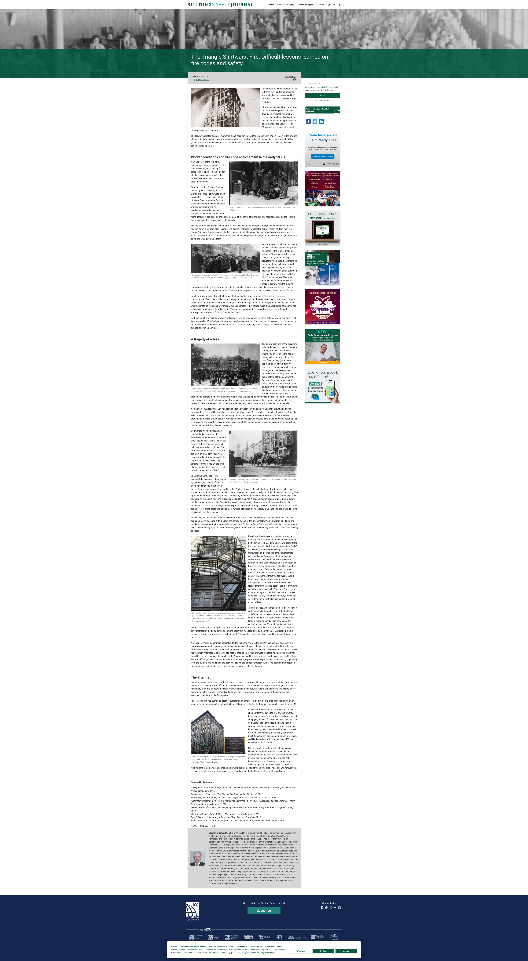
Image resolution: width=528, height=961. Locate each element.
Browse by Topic (305, 5)
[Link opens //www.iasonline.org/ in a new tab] (231, 937)
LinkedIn (322, 907)
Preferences (300, 951)
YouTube (335, 907)
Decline (323, 951)
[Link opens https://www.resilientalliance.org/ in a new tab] (297, 937)
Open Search (334, 4)
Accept (346, 951)
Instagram (339, 907)
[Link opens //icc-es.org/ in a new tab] (213, 937)
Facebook (326, 907)
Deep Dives (290, 77)
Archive (269, 5)
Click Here (310, 111)
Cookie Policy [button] (213, 953)
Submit (322, 95)
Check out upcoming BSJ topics (319, 87)
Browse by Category (285, 5)
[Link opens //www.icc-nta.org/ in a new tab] (279, 937)
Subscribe (320, 5)
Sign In (339, 4)
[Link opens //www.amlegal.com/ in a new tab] (334, 937)
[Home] (220, 4)
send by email (323, 100)
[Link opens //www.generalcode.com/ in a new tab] (248, 937)
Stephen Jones (202, 79)
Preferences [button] (270, 953)
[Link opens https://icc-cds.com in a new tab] (317, 937)
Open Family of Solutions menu (328, 4)
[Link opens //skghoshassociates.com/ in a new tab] (264, 937)
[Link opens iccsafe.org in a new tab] (195, 937)
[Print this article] (294, 80)
